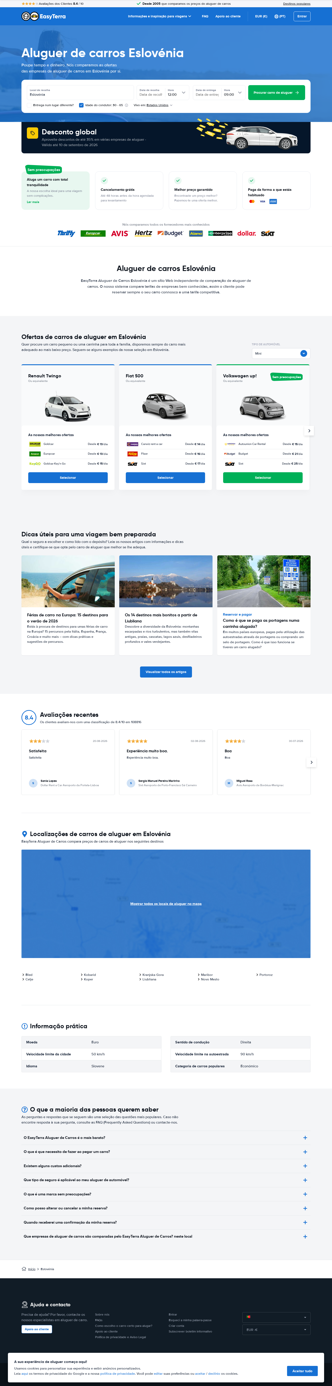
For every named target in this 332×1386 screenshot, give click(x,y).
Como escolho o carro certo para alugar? (123, 1326)
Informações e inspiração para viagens (157, 16)
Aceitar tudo (302, 1371)
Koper (88, 979)
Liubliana (149, 979)
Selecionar (68, 477)
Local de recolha (40, 90)
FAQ (205, 16)
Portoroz (266, 975)
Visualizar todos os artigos (166, 671)
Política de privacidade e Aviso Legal (120, 1337)
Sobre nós (102, 1314)
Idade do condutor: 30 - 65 (104, 105)
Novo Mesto (210, 979)
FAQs (99, 1320)
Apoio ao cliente (228, 16)
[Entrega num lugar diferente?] (29, 105)
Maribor (207, 975)
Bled (29, 975)
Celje (29, 979)
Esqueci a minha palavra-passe (190, 1320)
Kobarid (90, 975)
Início (31, 1269)
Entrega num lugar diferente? (53, 105)
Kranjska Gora (153, 975)
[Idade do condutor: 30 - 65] (81, 105)
